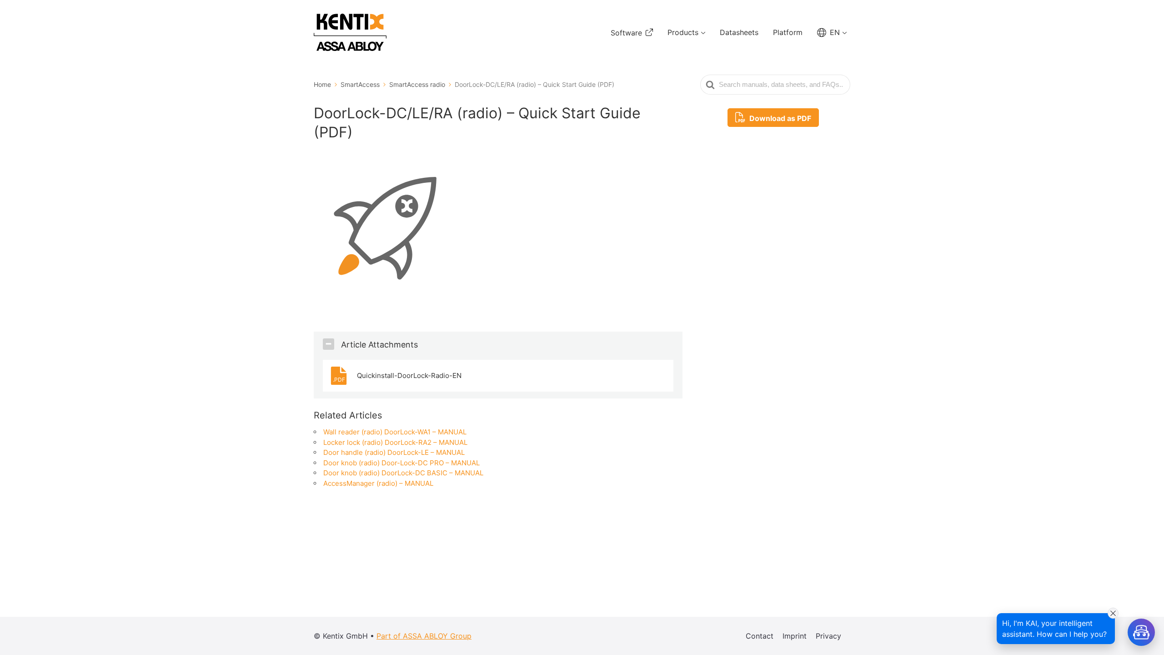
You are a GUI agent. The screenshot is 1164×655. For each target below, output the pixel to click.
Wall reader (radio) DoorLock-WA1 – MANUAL (395, 432)
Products (682, 32)
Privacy (828, 635)
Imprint (795, 635)
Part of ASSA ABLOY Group (424, 635)
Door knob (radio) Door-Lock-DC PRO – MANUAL (401, 462)
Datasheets (739, 32)
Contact (759, 635)
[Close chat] (1113, 613)
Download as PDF (779, 118)
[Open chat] (1141, 632)
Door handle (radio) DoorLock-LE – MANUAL (394, 452)
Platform (788, 32)
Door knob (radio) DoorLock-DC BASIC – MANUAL (403, 473)
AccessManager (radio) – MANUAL (378, 483)
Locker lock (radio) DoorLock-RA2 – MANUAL (395, 442)
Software (626, 32)
